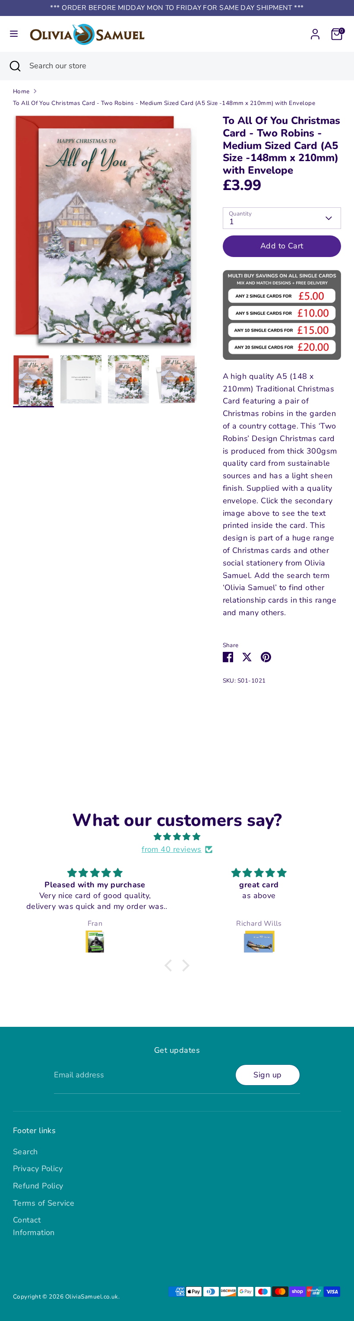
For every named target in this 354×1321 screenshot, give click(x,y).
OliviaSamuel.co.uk (91, 1296)
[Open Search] (14, 66)
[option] (105, 234)
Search (25, 1151)
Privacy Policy (38, 1168)
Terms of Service (43, 1203)
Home (21, 91)
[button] (170, 965)
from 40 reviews (172, 849)
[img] (177, 837)
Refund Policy (38, 1186)
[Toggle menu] (13, 34)
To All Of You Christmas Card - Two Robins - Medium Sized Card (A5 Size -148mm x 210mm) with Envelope (164, 103)
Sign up (267, 1075)
